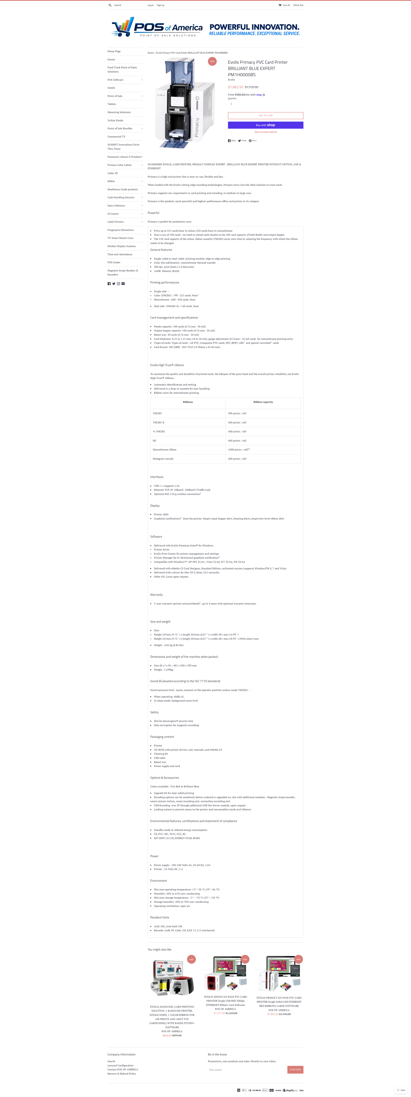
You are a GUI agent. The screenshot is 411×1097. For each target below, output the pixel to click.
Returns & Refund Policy (122, 1073)
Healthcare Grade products (123, 189)
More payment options (266, 131)
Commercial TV (116, 136)
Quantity (232, 98)
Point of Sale (125, 96)
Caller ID (113, 173)
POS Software (125, 79)
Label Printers (125, 221)
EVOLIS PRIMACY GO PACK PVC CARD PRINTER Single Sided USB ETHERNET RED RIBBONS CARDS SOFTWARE (279, 1002)
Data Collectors (125, 205)
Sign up (160, 5)
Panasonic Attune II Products (125, 157)
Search (111, 1061)
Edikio (125, 181)
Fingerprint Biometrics (121, 230)
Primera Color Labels (125, 165)
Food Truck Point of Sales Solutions (122, 69)
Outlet (111, 88)
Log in (151, 5)
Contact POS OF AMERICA (123, 1069)
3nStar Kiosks (115, 120)
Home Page (114, 51)
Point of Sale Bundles (125, 128)
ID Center (125, 213)
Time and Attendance (120, 254)
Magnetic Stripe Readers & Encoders (123, 272)
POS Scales (114, 262)
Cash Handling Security (125, 197)
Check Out (298, 5)
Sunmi (111, 59)
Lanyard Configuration (121, 1065)
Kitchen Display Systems (122, 246)
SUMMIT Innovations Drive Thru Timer (123, 146)
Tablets (112, 104)
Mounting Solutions (119, 112)
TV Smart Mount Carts (120, 238)
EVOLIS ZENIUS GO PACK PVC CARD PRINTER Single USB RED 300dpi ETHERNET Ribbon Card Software (225, 1001)
